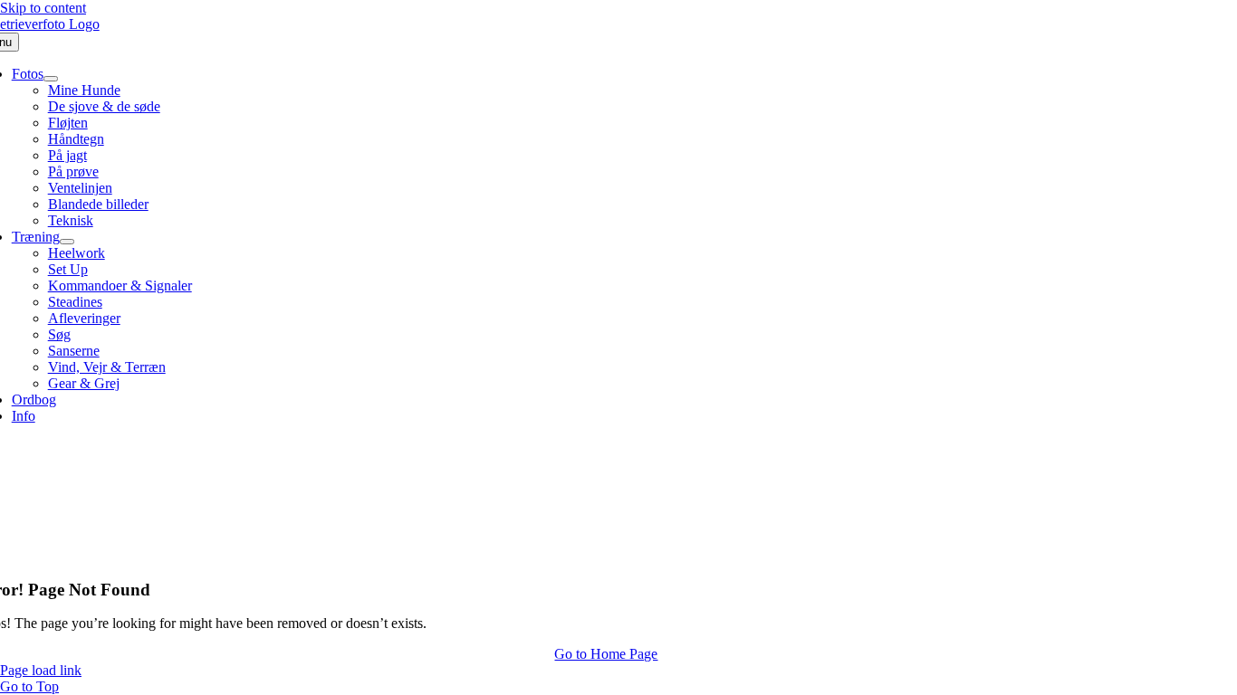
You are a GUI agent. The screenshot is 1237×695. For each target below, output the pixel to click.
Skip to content (43, 7)
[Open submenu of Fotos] (50, 78)
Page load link (41, 670)
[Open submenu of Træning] (67, 241)
